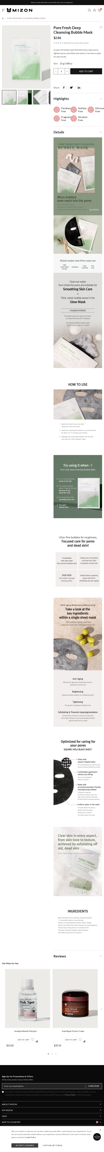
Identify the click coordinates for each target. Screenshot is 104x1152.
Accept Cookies (25, 1145)
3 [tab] (56, 1053)
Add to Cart (23, 1040)
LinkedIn (79, 87)
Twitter (71, 87)
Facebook (64, 87)
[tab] (78, 98)
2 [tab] (52, 1053)
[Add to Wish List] (32, 1041)
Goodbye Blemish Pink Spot (25, 1031)
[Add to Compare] (36, 1041)
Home (3, 18)
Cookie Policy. (30, 1137)
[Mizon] (19, 10)
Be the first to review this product (76, 43)
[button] (94, 10)
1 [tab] (48, 1053)
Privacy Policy (70, 1095)
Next (101, 1009)
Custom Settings (52, 1145)
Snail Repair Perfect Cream (73, 1031)
